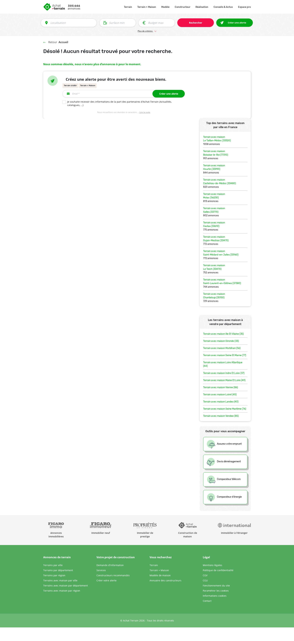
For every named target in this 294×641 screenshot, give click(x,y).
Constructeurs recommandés (113, 575)
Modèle (165, 7)
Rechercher (195, 22)
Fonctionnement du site (216, 585)
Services (101, 570)
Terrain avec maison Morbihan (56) (222, 348)
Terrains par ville (53, 565)
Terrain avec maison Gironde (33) (221, 341)
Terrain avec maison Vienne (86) (220, 387)
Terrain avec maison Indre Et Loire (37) (223, 373)
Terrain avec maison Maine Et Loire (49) (224, 380)
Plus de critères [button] (145, 31)
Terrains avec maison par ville (60, 580)
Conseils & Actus (223, 7)
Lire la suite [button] (144, 112)
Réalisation (201, 7)
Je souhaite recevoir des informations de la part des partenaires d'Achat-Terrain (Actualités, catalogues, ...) (119, 103)
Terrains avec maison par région (61, 590)
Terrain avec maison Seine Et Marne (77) (224, 355)
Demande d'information (110, 565)
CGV (205, 575)
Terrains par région (54, 575)
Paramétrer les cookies (216, 590)
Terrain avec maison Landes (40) (221, 401)
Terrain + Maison (146, 7)
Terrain (128, 7)
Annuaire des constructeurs (165, 580)
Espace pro (244, 7)
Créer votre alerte (106, 580)
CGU (205, 580)
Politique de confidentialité (218, 570)
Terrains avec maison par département (65, 585)
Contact (207, 600)
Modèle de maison (160, 575)
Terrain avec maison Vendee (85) (221, 416)
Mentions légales (212, 565)
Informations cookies (214, 595)
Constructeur (182, 7)
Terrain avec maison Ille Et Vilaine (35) (223, 333)
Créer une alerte (168, 93)
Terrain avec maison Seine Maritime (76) (224, 408)
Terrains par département (58, 570)
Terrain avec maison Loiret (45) (220, 394)
